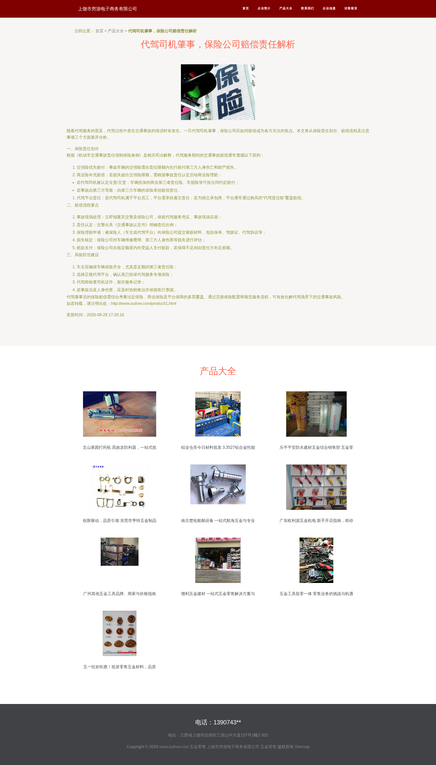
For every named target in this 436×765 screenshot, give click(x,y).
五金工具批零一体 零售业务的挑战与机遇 (316, 594)
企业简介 (264, 8)
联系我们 (307, 8)
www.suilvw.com (174, 747)
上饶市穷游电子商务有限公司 (107, 8)
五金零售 (198, 747)
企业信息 (329, 8)
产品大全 (285, 8)
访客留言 (351, 8)
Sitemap (302, 747)
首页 (245, 8)
